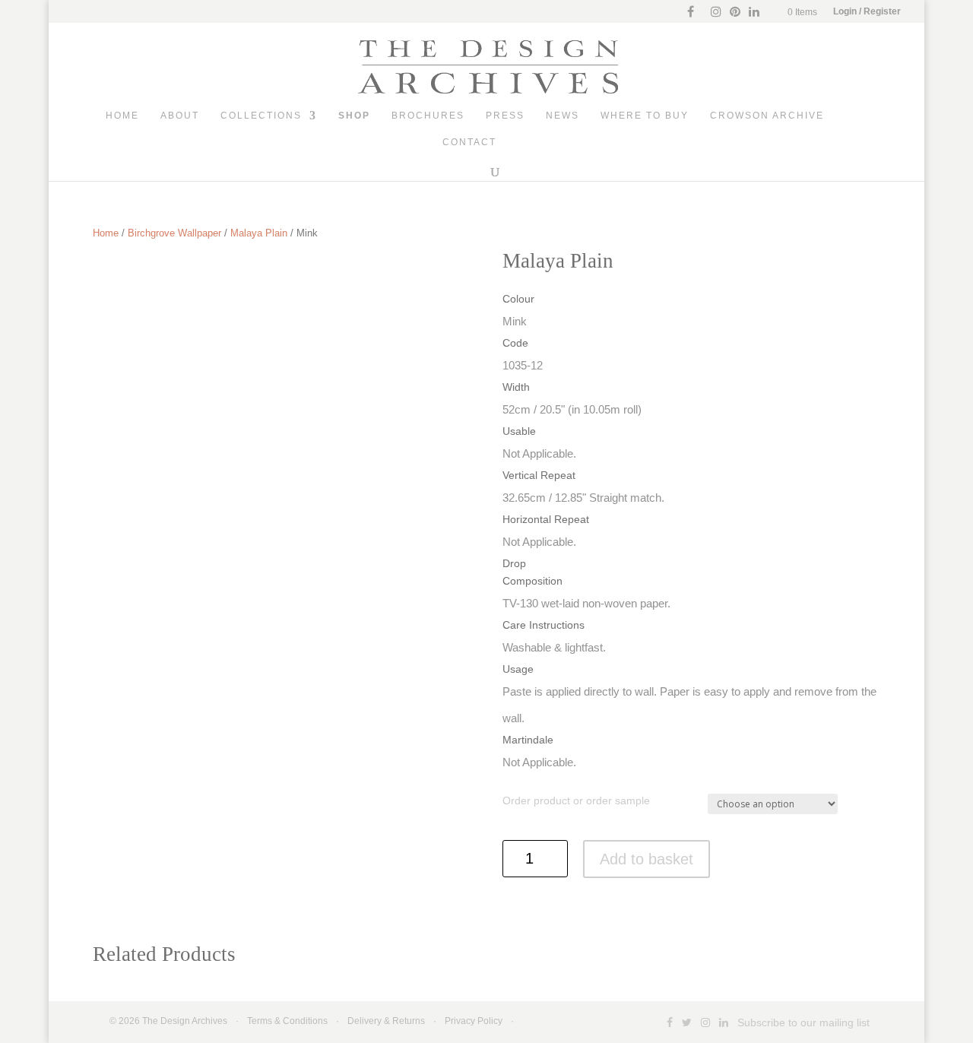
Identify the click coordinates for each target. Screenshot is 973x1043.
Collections (261, 115)
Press (505, 115)
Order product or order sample (576, 800)
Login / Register (867, 11)
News (562, 115)
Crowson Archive (767, 115)
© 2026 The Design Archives (168, 1021)
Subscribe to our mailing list (803, 1022)
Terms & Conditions (287, 1021)
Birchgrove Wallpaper (174, 233)
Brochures (427, 115)
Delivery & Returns (386, 1021)
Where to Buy (645, 115)
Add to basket (646, 859)
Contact (469, 142)
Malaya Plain (258, 233)
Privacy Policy (473, 1021)
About (179, 115)
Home (122, 115)
